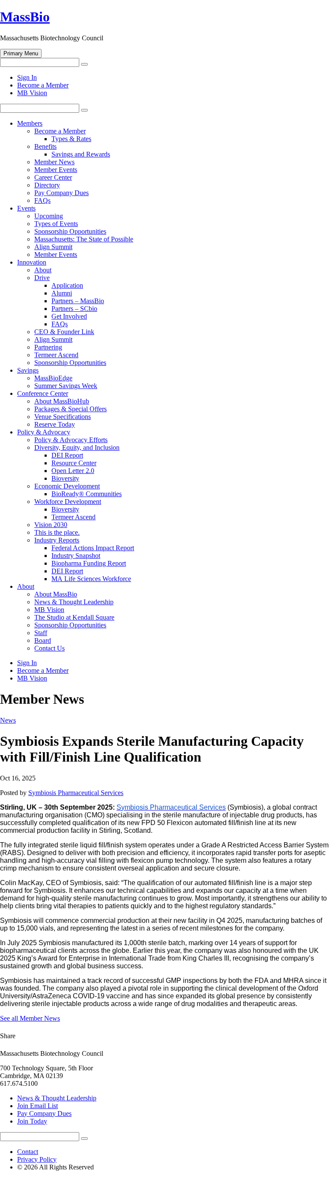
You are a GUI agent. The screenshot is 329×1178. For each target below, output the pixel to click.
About (42, 270)
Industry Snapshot (75, 555)
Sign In (27, 77)
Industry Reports (56, 540)
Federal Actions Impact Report (92, 547)
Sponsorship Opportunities (70, 231)
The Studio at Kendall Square (74, 617)
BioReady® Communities (86, 493)
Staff (40, 632)
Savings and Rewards (80, 154)
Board (42, 640)
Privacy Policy (37, 1159)
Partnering (48, 347)
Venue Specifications (62, 416)
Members (29, 123)
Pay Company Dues (61, 192)
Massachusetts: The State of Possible (83, 239)
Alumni (61, 293)
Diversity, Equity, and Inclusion (77, 447)
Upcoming (48, 216)
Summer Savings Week (65, 385)
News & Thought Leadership (74, 602)
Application (67, 285)
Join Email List (37, 1105)
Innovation (31, 262)
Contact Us (49, 648)
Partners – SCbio (74, 308)
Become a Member (43, 85)
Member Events (55, 169)
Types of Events (56, 223)
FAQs (42, 200)
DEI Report (67, 455)
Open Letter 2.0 (72, 470)
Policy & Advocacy (43, 432)
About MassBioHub (61, 401)
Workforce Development (67, 501)
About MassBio (55, 594)
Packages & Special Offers (70, 409)
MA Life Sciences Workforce (91, 578)
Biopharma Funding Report (88, 563)
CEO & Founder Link (64, 331)
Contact (27, 1151)
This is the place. (57, 532)
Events (26, 208)
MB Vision (32, 92)
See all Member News (30, 1018)
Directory (47, 185)
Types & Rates (71, 138)
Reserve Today (54, 424)
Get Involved (69, 316)
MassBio (25, 16)
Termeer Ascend (56, 355)
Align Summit (53, 246)
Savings (28, 370)
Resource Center (73, 463)
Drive (42, 277)
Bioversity (65, 478)
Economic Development (67, 486)
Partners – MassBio (77, 300)
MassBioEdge (53, 378)
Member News (54, 162)
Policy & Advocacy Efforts (71, 439)
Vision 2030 (50, 524)
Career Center (53, 177)
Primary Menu (20, 53)
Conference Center (42, 393)
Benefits (45, 146)
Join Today (32, 1121)
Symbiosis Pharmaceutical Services (75, 792)
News (8, 720)
